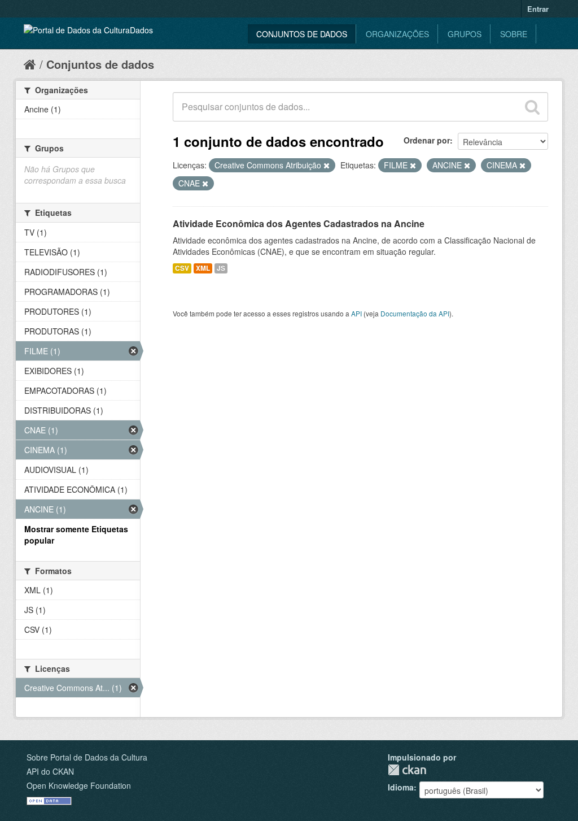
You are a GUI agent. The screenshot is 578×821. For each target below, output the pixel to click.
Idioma (401, 787)
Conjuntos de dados (301, 34)
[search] (532, 106)
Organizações (397, 34)
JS (221, 268)
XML (203, 268)
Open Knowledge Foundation (79, 785)
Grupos (464, 34)
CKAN (407, 770)
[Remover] (326, 165)
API (356, 313)
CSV (182, 268)
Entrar (538, 8)
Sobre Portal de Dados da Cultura (87, 757)
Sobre (513, 34)
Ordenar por (427, 140)
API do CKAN (50, 771)
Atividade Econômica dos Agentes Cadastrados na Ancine (298, 223)
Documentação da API (414, 313)
